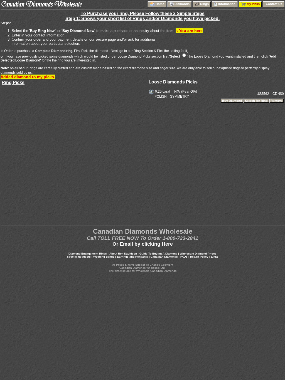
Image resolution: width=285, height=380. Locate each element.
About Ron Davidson (123, 253)
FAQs (184, 256)
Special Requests (79, 256)
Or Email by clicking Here (142, 244)
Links (214, 256)
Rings (204, 4)
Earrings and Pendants (132, 256)
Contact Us (273, 4)
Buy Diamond (232, 100)
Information (227, 4)
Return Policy (199, 256)
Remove (276, 100)
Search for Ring (256, 100)
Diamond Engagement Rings (87, 253)
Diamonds (182, 4)
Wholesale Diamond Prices (198, 253)
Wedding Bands (103, 256)
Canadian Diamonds (164, 256)
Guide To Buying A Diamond (158, 253)
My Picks (253, 4)
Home (160, 4)
